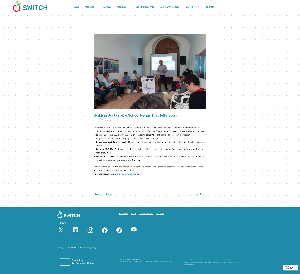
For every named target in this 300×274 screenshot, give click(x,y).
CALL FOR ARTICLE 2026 (169, 7)
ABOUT (76, 7)
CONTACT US (211, 7)
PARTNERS (107, 7)
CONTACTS (160, 214)
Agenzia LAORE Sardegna (126, 173)
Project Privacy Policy (88, 248)
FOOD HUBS (89, 7)
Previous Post (101, 194)
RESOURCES (121, 7)
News (97, 120)
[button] (90, 7)
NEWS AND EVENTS (192, 7)
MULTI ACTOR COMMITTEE (144, 7)
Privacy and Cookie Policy (67, 248)
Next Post (201, 194)
